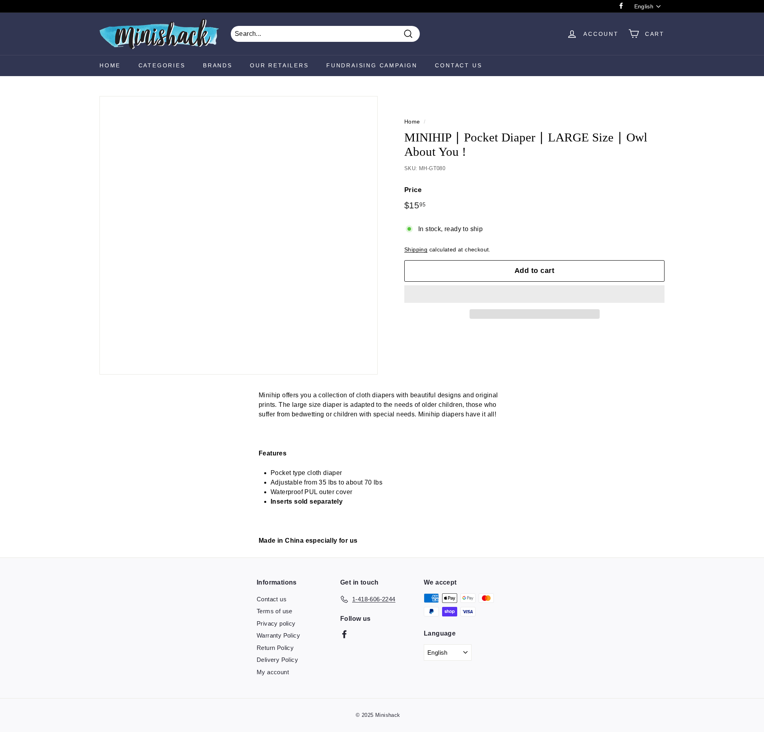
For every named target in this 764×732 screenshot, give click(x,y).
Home (110, 65)
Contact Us (458, 65)
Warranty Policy (278, 635)
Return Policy (275, 647)
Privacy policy (276, 623)
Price (412, 190)
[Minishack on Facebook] (344, 634)
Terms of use (274, 611)
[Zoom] (238, 235)
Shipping (415, 250)
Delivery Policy (277, 659)
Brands (217, 65)
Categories (161, 65)
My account (273, 672)
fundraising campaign (371, 65)
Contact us (271, 599)
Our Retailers (279, 65)
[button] (534, 294)
